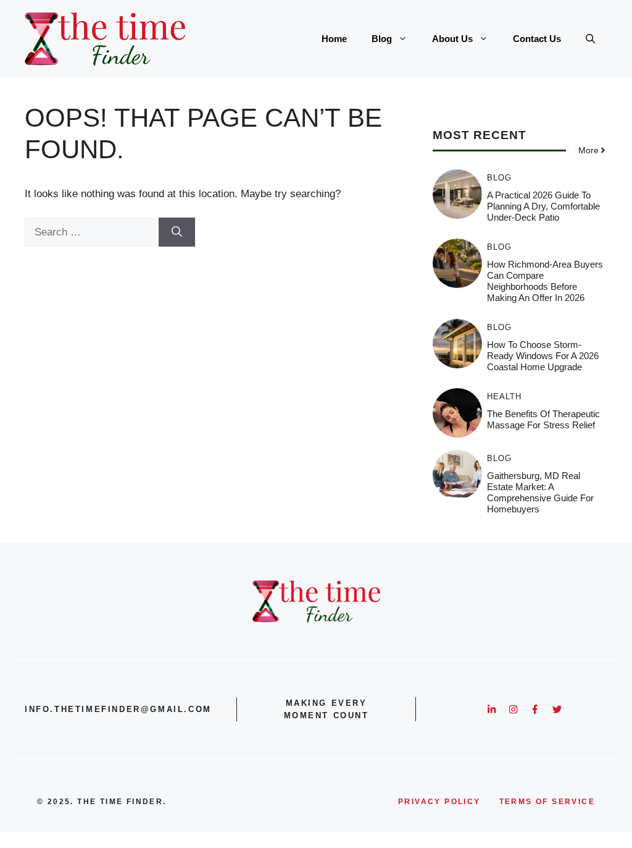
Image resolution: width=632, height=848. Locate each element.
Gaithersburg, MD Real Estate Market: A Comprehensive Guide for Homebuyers (540, 492)
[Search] (177, 232)
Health (504, 396)
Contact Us (537, 38)
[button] (590, 38)
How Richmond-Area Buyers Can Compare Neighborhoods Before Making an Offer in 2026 (545, 281)
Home (334, 38)
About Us (452, 38)
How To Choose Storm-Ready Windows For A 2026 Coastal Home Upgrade (543, 355)
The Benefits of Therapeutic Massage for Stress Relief (543, 419)
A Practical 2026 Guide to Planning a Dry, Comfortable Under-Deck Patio (543, 206)
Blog (382, 38)
